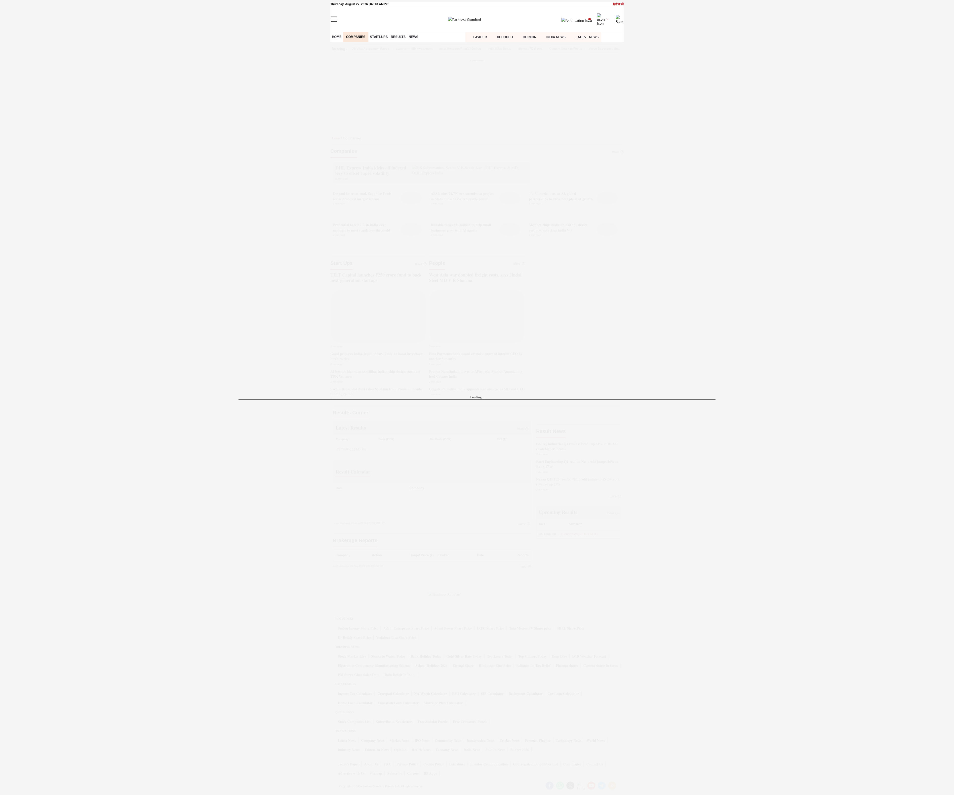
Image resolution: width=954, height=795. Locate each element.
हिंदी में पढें (618, 4)
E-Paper (480, 37)
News (413, 37)
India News (556, 37)
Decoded (505, 37)
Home (337, 37)
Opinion (529, 37)
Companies (355, 37)
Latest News (587, 37)
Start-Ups (379, 37)
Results (398, 37)
